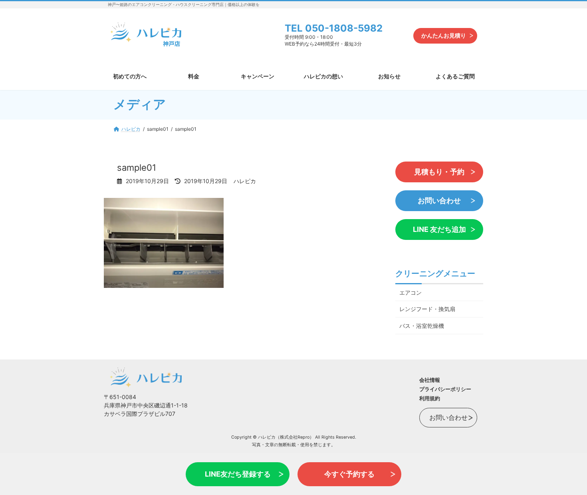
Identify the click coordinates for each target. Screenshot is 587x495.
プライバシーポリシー (445, 389)
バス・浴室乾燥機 (421, 325)
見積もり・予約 (439, 172)
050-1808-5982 (344, 28)
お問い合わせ (439, 200)
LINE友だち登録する (238, 474)
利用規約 (429, 398)
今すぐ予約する (349, 474)
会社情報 (429, 380)
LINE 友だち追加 (439, 229)
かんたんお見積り (443, 35)
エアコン (410, 292)
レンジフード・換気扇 (427, 308)
